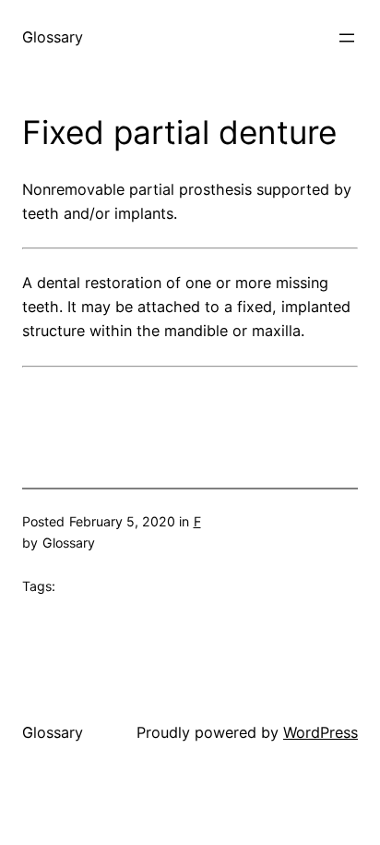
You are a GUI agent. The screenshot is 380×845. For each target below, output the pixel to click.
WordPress (320, 732)
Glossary (52, 37)
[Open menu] (347, 38)
